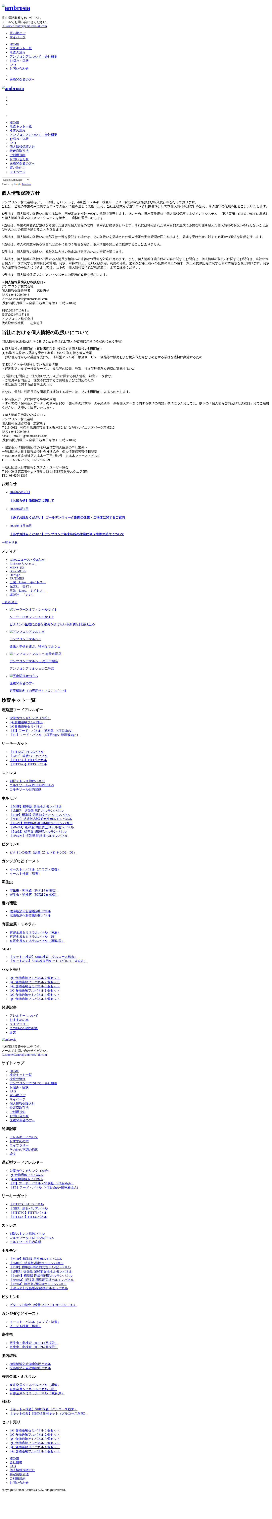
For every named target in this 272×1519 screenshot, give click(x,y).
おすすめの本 (19, 1019)
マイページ (17, 37)
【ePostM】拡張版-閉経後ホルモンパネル (39, 835)
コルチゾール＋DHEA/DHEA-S (32, 785)
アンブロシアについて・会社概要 (33, 56)
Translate (26, 184)
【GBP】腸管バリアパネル (29, 756)
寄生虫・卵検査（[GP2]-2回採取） (34, 894)
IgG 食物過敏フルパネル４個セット (35, 999)
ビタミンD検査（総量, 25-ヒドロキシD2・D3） (43, 852)
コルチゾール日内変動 (25, 789)
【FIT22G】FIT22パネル (27, 751)
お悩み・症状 (19, 60)
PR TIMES (17, 578)
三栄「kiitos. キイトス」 (28, 582)
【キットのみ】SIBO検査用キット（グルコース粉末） (48, 961)
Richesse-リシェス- (22, 563)
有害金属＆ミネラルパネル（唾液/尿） (37, 940)
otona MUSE (18, 571)
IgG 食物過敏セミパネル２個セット (35, 978)
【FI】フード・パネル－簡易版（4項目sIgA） (42, 730)
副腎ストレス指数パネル (27, 781)
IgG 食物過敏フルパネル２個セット (35, 982)
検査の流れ (17, 52)
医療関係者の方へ (22, 79)
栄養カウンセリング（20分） (30, 718)
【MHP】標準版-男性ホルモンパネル (36, 806)
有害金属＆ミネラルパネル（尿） (33, 936)
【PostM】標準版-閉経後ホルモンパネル (38, 831)
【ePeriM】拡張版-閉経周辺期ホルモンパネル (42, 827)
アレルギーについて (24, 1015)
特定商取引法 (19, 151)
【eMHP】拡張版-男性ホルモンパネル (37, 810)
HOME (14, 44)
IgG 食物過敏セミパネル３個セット (35, 986)
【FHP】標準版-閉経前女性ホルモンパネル (40, 814)
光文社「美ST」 (21, 586)
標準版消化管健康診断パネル (30, 911)
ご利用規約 (17, 155)
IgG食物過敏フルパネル (26, 722)
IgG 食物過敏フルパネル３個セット (35, 990)
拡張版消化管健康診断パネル (30, 915)
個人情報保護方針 (22, 146)
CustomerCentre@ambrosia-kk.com (24, 26)
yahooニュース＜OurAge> (27, 559)
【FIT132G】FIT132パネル (28, 764)
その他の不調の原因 (24, 1028)
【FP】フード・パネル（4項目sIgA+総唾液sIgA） (45, 734)
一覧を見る (10, 542)
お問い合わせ (19, 68)
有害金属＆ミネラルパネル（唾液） (35, 932)
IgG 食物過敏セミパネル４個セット (35, 994)
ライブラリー (19, 1024)
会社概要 (16, 1462)
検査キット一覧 (21, 48)
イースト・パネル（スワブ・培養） (35, 869)
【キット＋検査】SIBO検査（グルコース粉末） (43, 956)
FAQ (13, 64)
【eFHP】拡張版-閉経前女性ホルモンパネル (41, 819)
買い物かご (17, 33)
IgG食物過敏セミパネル (26, 726)
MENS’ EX (17, 567)
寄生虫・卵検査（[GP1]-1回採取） (34, 890)
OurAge (15, 575)
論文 (13, 1032)
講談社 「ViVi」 (22, 594)
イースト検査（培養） (25, 873)
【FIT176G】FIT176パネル (28, 760)
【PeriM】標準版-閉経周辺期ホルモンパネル (41, 823)
